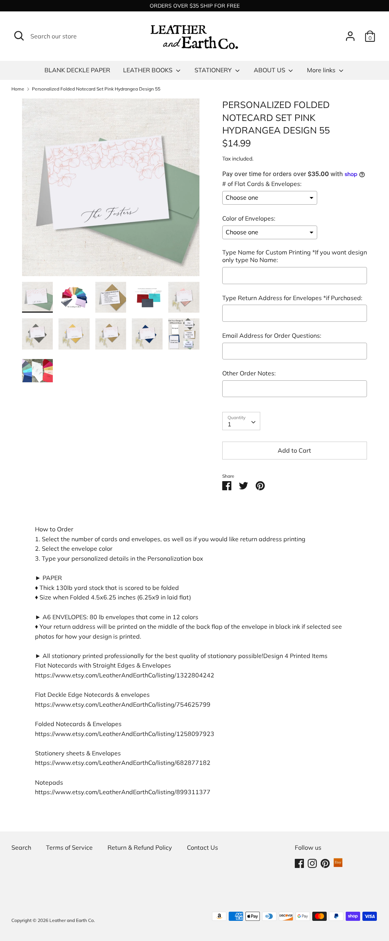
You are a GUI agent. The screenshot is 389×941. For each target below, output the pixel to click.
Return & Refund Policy (140, 847)
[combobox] (241, 421)
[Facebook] (299, 862)
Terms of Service (69, 847)
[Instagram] (312, 862)
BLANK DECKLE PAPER (77, 70)
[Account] (350, 33)
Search (21, 847)
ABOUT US (270, 70)
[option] (110, 190)
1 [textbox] (229, 424)
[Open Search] (19, 35)
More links (322, 70)
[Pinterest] (325, 862)
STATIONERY (213, 70)
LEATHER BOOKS (148, 70)
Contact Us (202, 847)
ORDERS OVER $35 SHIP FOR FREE (195, 5)
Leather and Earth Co (71, 920)
